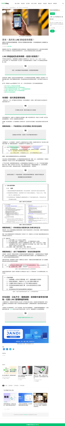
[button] (25, 151)
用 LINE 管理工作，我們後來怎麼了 (9, 375)
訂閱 (52, 31)
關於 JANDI (17, 3)
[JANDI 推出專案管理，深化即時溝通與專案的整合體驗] (25, 398)
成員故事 (45, 3)
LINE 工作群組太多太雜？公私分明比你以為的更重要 (25, 376)
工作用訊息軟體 (22, 385)
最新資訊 (40, 3)
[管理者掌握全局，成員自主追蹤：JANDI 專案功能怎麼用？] (10, 398)
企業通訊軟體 (10, 385)
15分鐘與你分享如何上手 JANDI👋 (32, 424)
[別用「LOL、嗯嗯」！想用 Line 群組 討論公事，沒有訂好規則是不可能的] (41, 370)
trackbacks (26, 414)
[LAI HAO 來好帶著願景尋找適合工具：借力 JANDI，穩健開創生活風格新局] (40, 398)
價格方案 (50, 3)
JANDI (11, 309)
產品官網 (23, 3)
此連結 (20, 343)
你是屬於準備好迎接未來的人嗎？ (25, 317)
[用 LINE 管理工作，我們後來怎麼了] (9, 370)
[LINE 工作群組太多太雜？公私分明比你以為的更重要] (25, 370)
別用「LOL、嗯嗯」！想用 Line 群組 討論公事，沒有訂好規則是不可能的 (41, 377)
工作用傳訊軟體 (16, 385)
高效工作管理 (33, 3)
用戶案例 (28, 3)
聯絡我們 (55, 3)
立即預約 (52, 13)
